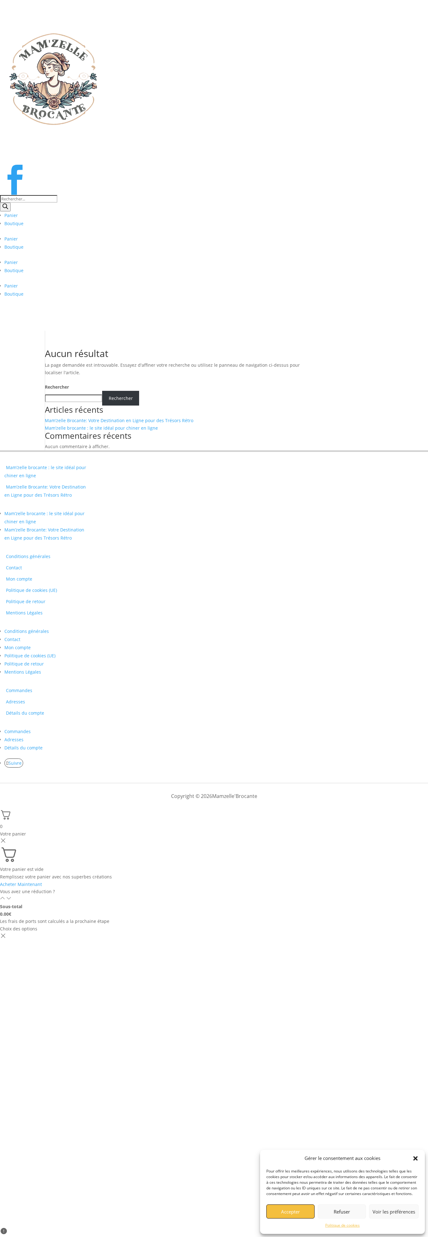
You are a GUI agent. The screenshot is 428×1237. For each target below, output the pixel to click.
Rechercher (57, 387)
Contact (14, 568)
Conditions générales (28, 556)
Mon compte (19, 579)
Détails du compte (25, 713)
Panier (11, 215)
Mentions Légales (24, 613)
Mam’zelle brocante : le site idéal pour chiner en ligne (101, 428)
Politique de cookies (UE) (31, 590)
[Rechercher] (5, 207)
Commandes (19, 690)
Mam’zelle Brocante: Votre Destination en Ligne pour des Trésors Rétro (119, 420)
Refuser (342, 1212)
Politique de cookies (342, 1225)
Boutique (13, 223)
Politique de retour (25, 601)
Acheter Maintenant (21, 884)
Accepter (290, 1212)
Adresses (15, 702)
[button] (415, 1158)
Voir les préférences (394, 1212)
